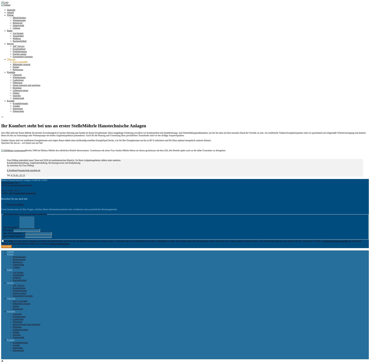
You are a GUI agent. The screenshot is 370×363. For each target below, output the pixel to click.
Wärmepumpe (19, 77)
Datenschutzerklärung (59, 243)
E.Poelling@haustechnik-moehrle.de (23, 170)
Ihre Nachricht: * (11, 227)
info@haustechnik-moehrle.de (22, 193)
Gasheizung (18, 80)
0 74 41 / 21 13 (18, 175)
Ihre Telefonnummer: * (13, 233)
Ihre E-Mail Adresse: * (13, 236)
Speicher (17, 95)
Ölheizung (17, 82)
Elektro (16, 93)
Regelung (17, 88)
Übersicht (17, 75)
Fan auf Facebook (15, 204)
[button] (2, 116)
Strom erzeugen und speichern (26, 85)
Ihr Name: (8, 230)
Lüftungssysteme (20, 90)
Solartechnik (18, 98)
